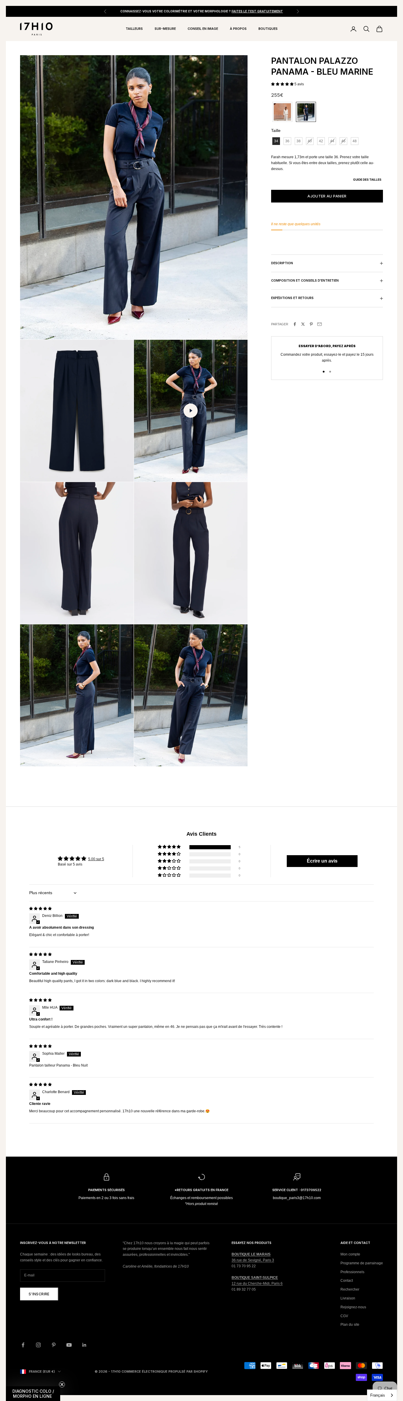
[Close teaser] (62, 1384)
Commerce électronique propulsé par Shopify (165, 1371)
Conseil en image (203, 29)
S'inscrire (39, 1294)
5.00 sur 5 (96, 859)
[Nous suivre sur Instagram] (38, 1345)
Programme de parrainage (361, 1263)
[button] (282, 84)
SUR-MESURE (165, 29)
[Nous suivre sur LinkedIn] (84, 1345)
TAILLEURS (134, 29)
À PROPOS (238, 29)
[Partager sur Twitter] (303, 324)
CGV (344, 1316)
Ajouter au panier (326, 196)
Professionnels (352, 1272)
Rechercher (349, 1289)
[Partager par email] (319, 324)
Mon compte (350, 1254)
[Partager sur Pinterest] (311, 324)
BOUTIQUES (268, 29)
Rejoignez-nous (353, 1307)
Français (377, 1395)
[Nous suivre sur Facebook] (23, 1345)
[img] (40, 909)
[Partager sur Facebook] (294, 324)
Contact (346, 1280)
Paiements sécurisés (106, 1190)
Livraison (347, 1298)
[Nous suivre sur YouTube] (69, 1345)
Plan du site (349, 1324)
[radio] (281, 112)
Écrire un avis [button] (322, 860)
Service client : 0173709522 (296, 1190)
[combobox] (382, 1395)
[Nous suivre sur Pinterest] (54, 1345)
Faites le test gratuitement (257, 11)
